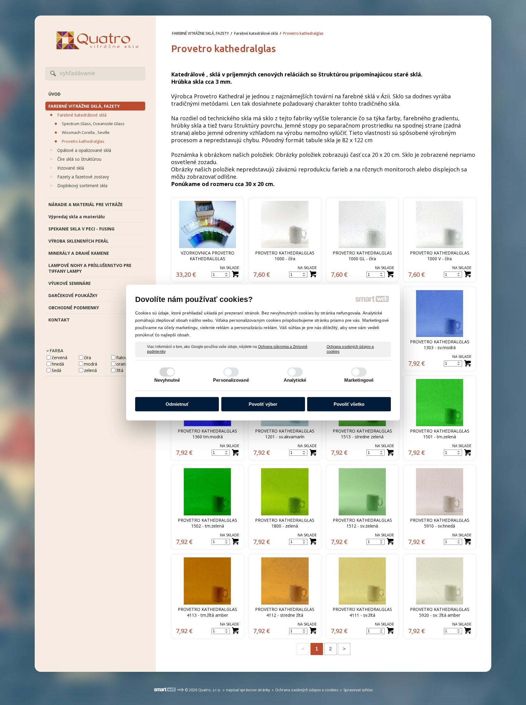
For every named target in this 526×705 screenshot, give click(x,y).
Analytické (295, 380)
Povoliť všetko (349, 404)
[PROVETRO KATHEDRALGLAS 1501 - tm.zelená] (439, 402)
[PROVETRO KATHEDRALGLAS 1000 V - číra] (439, 224)
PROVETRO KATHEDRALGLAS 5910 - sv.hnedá (440, 523)
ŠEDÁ (56, 370)
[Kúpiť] (235, 274)
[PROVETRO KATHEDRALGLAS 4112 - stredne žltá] (284, 581)
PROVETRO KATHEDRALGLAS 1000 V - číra (440, 255)
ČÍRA (87, 357)
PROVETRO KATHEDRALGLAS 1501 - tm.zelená (440, 434)
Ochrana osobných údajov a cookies (350, 349)
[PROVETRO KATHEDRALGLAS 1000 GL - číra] (362, 224)
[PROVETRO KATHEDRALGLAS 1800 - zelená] (284, 491)
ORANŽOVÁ (125, 364)
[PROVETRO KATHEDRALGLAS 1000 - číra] (284, 224)
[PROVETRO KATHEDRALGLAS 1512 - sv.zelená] (362, 491)
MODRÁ (90, 364)
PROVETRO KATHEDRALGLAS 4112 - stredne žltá (285, 612)
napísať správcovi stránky (248, 690)
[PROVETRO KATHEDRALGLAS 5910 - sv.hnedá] (439, 491)
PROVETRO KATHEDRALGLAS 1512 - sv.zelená (363, 523)
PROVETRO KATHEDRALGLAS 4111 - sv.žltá (363, 612)
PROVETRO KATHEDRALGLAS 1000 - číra (285, 255)
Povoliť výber (263, 404)
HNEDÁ (58, 364)
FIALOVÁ (122, 357)
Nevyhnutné (167, 380)
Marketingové (358, 380)
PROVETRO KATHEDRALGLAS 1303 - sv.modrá (440, 344)
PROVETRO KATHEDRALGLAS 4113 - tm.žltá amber (208, 612)
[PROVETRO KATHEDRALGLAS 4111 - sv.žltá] (362, 581)
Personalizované (231, 380)
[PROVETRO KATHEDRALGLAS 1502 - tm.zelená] (207, 491)
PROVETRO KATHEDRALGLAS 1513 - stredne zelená (363, 434)
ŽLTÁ (119, 370)
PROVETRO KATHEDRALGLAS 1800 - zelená (285, 523)
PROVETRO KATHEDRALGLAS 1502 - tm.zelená (208, 523)
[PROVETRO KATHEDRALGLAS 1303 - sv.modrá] (439, 313)
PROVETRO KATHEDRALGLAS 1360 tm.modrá (208, 434)
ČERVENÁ (59, 357)
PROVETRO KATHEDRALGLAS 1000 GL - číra (363, 255)
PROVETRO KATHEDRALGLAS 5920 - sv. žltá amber (440, 612)
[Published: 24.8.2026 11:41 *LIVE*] (180, 690)
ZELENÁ (90, 370)
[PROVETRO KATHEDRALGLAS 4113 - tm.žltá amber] (207, 581)
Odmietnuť (177, 404)
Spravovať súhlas (358, 690)
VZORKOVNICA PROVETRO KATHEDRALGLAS (208, 255)
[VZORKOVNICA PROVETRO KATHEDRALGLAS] (207, 224)
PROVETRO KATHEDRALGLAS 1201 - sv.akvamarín (285, 434)
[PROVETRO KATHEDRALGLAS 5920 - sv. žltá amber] (439, 581)
